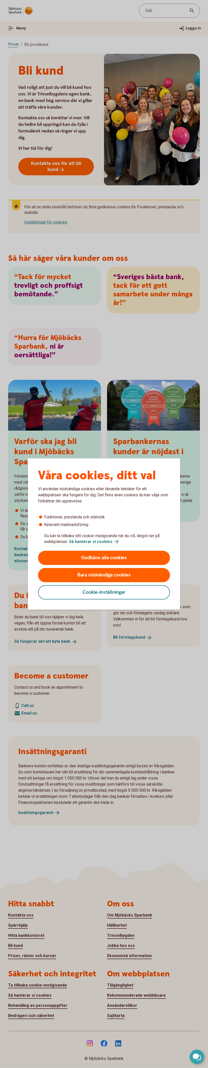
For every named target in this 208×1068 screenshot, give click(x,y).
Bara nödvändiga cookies (104, 575)
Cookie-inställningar (104, 592)
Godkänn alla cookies (104, 558)
